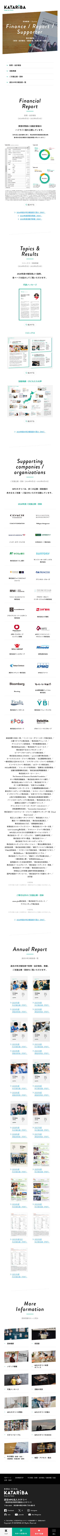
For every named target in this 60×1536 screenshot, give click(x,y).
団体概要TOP (19, 1477)
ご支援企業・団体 (16, 76)
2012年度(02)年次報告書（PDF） (19, 1241)
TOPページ (7, 1477)
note (9, 1514)
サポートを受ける (21, 1533)
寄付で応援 (39, 1534)
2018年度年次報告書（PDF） (19, 1129)
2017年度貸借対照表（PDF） (42, 1135)
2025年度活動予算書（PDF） (31, 219)
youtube (21, 1514)
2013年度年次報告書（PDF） (42, 1205)
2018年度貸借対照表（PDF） (19, 1135)
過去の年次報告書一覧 (17, 82)
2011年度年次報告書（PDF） (19, 1275)
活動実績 (12, 71)
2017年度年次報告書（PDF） (42, 1129)
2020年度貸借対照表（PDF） (19, 1094)
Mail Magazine (36, 1514)
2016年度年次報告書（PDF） (19, 1170)
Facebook (11, 1510)
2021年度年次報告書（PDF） (42, 1045)
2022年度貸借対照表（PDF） (19, 1052)
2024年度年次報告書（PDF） (19, 1004)
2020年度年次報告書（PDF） (19, 1087)
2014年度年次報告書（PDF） (19, 1205)
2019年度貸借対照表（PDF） (42, 1094)
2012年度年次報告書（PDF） (42, 1241)
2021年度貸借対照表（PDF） (42, 1052)
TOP (6, 1534)
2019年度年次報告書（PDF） (42, 1087)
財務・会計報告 (15, 65)
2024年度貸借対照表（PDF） (31, 216)
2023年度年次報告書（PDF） (42, 1004)
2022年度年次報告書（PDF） (19, 1045)
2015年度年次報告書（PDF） (42, 1170)
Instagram (34, 1510)
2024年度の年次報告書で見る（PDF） (31, 212)
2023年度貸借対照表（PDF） (42, 1010)
